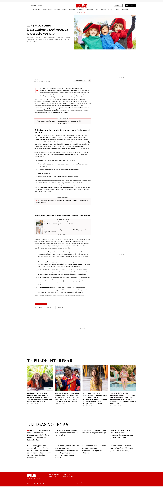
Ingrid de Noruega (51, 1)
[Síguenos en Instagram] (28, 483)
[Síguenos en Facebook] (31, 483)
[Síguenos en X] (34, 483)
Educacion (50, 307)
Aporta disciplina (44, 173)
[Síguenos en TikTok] (37, 483)
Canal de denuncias (108, 483)
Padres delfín (111, 1)
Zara (77, 1)
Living (96, 9)
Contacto (66, 474)
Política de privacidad (88, 483)
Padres (117, 9)
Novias (110, 9)
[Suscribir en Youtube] (40, 483)
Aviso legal (53, 483)
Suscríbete (130, 5)
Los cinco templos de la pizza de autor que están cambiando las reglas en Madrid (94, 449)
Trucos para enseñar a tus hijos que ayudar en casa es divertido (59, 121)
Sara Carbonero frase (91, 1)
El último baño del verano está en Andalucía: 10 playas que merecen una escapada (121, 448)
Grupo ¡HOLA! (68, 476)
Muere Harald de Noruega (40, 1)
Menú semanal (118, 1)
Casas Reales (47, 9)
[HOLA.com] (81, 6)
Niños (60, 307)
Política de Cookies (68, 483)
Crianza (38, 307)
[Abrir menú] (28, 5)
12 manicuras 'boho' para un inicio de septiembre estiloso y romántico (66, 432)
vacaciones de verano (60, 112)
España (117, 5)
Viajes (103, 9)
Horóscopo (124, 9)
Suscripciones (54, 474)
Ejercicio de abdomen (102, 1)
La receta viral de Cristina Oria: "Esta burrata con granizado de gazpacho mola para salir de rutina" (121, 434)
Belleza (64, 9)
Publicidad (52, 476)
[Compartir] (89, 81)
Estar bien (80, 9)
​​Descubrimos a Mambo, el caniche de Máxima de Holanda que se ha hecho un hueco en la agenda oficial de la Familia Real (39, 435)
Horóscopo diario (126, 1)
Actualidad (36, 9)
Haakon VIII (67, 1)
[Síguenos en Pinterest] (43, 483)
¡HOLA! (36, 79)
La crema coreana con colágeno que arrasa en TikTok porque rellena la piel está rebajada (66, 231)
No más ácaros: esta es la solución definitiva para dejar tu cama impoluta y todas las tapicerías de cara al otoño (64, 223)
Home (78, 12)
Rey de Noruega (60, 1)
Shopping (89, 9)
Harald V (73, 1)
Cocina (71, 9)
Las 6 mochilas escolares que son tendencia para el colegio (94, 431)
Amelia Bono (82, 1)
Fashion (56, 9)
